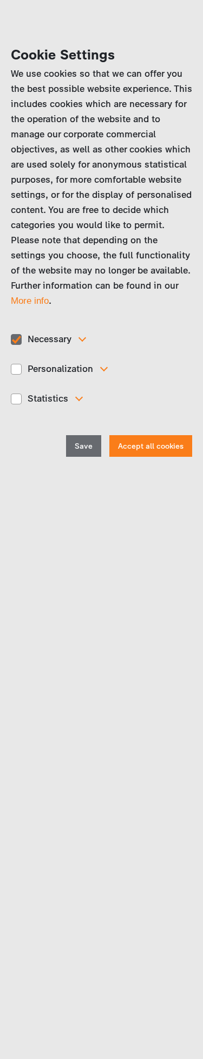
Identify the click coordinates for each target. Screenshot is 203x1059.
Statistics (48, 398)
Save (84, 446)
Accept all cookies (151, 446)
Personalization (60, 368)
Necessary (49, 339)
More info (30, 301)
